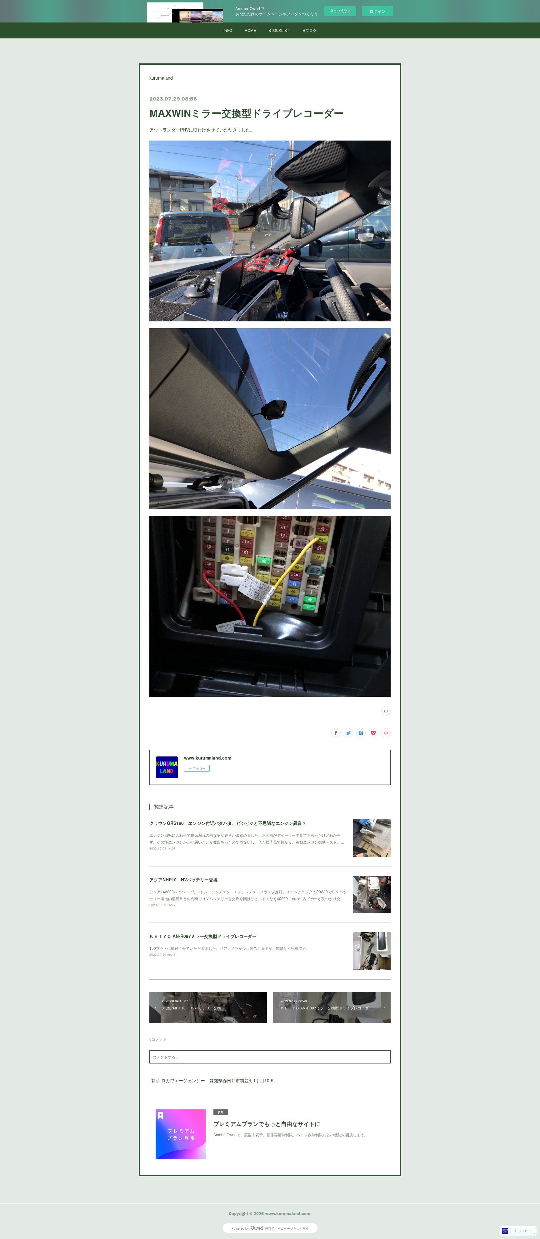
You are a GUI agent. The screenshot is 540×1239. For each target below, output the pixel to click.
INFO (227, 30)
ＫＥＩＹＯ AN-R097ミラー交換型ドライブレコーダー (203, 936)
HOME (250, 30)
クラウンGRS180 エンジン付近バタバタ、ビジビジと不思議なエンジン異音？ (227, 823)
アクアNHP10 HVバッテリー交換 (183, 879)
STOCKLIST (278, 30)
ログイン (377, 11)
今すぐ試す (340, 11)
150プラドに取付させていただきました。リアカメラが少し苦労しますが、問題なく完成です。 (229, 948)
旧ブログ (309, 30)
